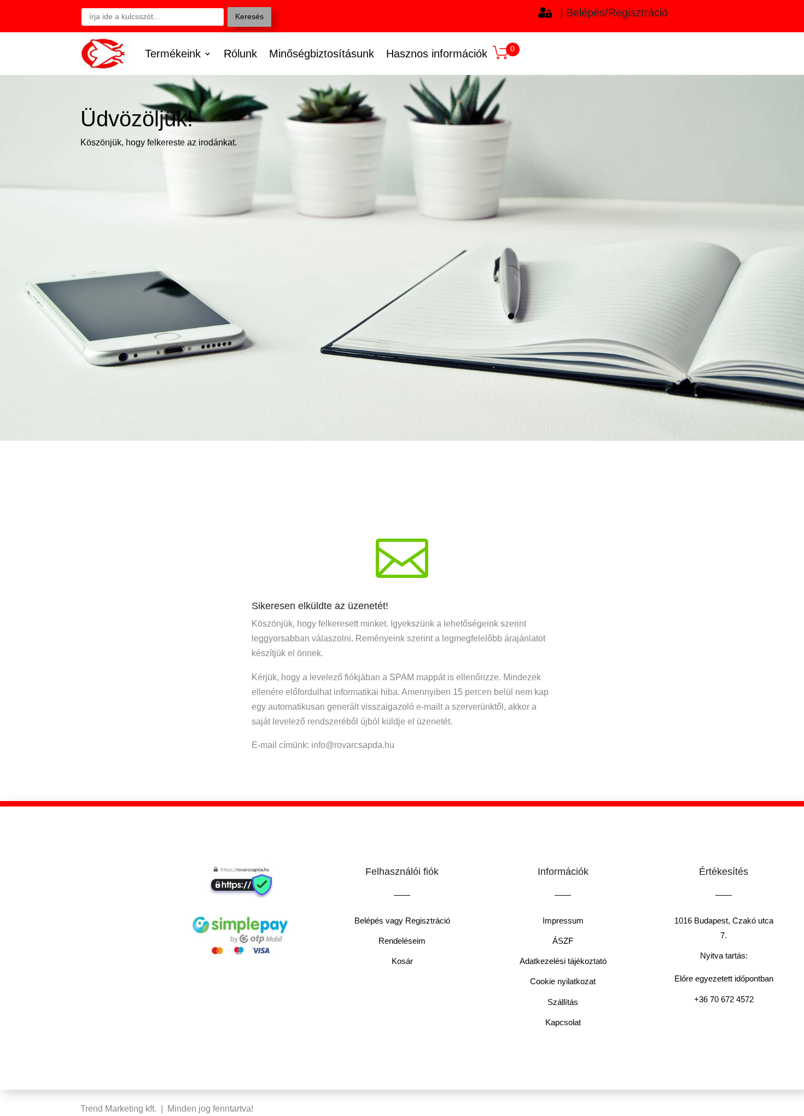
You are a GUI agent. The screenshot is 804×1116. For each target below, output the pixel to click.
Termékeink (173, 54)
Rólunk (240, 54)
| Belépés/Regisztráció (614, 13)
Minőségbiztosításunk (321, 54)
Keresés (249, 16)
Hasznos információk (436, 54)
